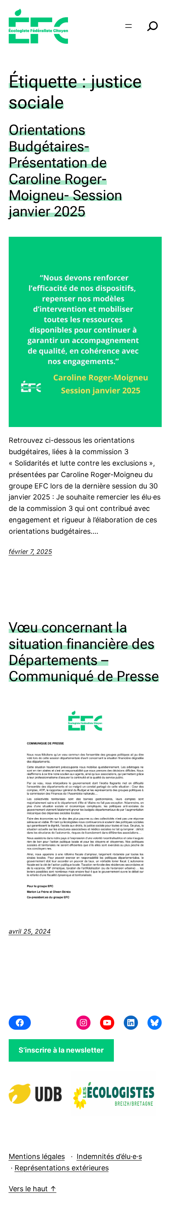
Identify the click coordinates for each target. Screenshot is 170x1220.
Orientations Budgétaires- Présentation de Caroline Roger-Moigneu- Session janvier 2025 (65, 171)
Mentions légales (37, 1156)
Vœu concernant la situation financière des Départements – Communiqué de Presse (84, 652)
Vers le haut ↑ (33, 1189)
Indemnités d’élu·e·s (109, 1156)
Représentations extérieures (62, 1168)
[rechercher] (152, 26)
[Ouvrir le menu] (128, 26)
